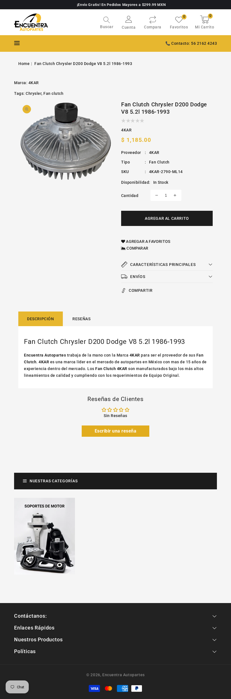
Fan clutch (53, 93)
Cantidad (129, 195)
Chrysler (33, 93)
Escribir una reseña (116, 431)
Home (24, 63)
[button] (106, 23)
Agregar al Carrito (167, 218)
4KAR (33, 82)
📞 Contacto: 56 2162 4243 (191, 43)
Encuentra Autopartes (123, 675)
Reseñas (81, 319)
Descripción (40, 319)
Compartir (140, 290)
